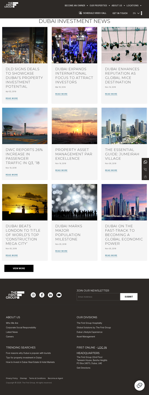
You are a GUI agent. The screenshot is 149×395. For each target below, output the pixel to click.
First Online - (92, 347)
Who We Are (12, 323)
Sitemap (23, 378)
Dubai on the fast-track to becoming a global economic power (124, 235)
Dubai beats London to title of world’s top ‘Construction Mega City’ (23, 235)
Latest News (12, 332)
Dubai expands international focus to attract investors (74, 75)
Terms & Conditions (37, 378)
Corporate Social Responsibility (21, 327)
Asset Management (86, 336)
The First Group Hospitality (89, 323)
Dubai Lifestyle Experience (89, 332)
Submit (129, 296)
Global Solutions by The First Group (94, 327)
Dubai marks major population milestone (68, 232)
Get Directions (83, 368)
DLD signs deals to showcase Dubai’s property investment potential (24, 78)
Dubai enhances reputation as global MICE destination (122, 75)
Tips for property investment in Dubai (24, 357)
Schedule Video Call (95, 13)
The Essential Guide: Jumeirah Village (122, 154)
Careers (10, 336)
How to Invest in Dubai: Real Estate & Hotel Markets (30, 362)
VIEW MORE (19, 268)
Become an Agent (55, 378)
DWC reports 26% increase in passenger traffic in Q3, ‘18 (24, 156)
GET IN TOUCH (119, 13)
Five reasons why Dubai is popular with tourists (28, 353)
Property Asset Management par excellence (73, 154)
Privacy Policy (12, 378)
